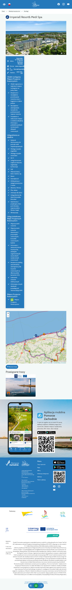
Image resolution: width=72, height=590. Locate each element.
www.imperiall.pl (20, 66)
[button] (10, 38)
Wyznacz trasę (12, 367)
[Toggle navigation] (36, 586)
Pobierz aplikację (41, 479)
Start (3, 11)
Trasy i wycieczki (41, 464)
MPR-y (39, 470)
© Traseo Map (49, 362)
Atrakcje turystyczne (14, 11)
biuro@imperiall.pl (19, 69)
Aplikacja (39, 476)
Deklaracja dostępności (43, 473)
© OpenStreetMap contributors (59, 362)
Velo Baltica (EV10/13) (17, 392)
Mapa (38, 467)
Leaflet (44, 362)
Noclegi (26, 11)
